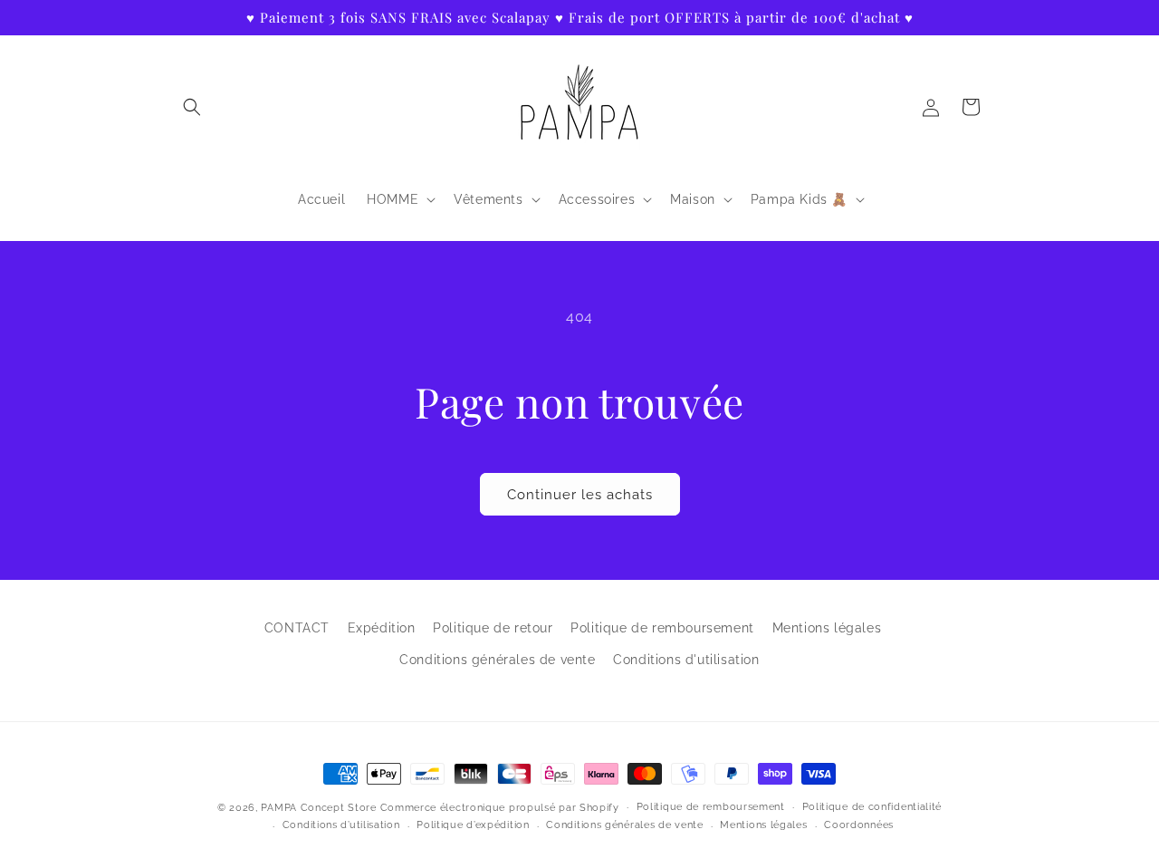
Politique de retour (492, 628)
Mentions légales (827, 628)
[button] (192, 107)
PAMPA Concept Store (318, 808)
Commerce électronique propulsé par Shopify (499, 808)
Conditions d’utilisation (341, 825)
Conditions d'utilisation (686, 659)
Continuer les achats (580, 495)
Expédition (382, 628)
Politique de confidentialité (872, 807)
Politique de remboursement (662, 628)
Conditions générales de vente (497, 659)
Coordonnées (859, 825)
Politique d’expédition (473, 825)
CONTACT (297, 628)
